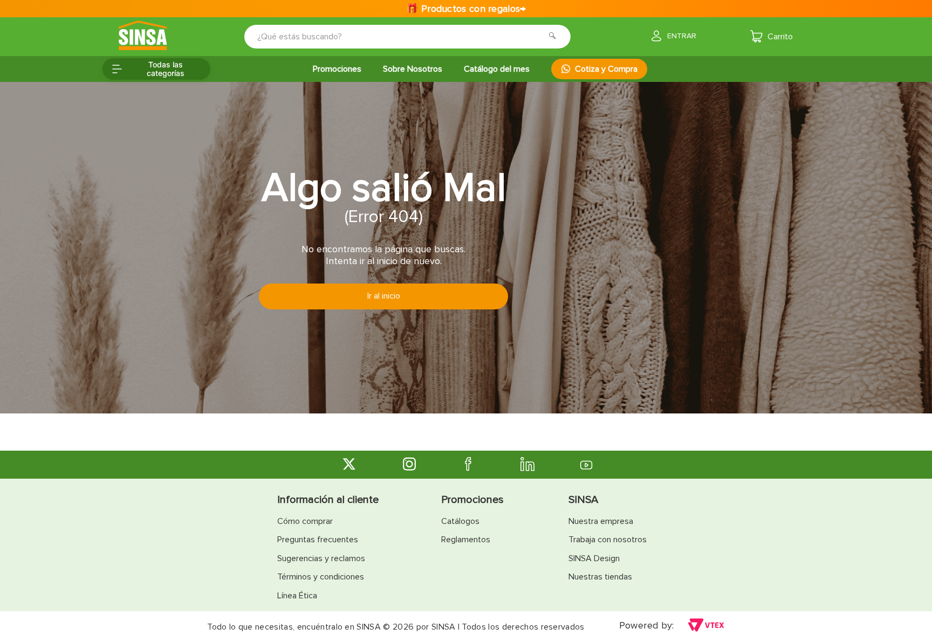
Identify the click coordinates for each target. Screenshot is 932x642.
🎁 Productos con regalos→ (465, 9)
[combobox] (400, 37)
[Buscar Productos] (555, 37)
